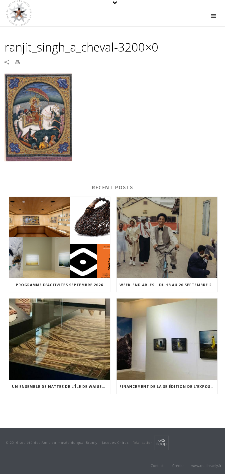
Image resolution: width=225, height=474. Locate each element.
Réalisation (143, 442)
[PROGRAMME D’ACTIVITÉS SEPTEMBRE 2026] (59, 237)
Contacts (158, 465)
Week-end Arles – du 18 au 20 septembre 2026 (169, 284)
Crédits (178, 465)
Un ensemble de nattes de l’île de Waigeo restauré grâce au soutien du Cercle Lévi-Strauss (61, 386)
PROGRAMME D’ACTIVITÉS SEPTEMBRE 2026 (59, 284)
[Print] (20, 62)
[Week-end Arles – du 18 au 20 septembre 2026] (167, 237)
